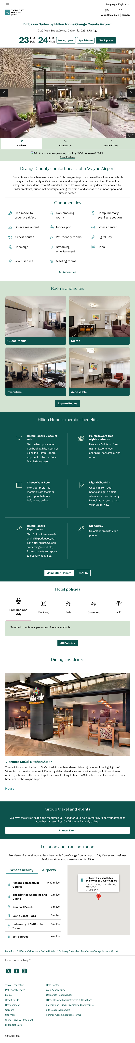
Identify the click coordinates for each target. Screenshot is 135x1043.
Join (116, 15)
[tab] (21, 143)
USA (21, 951)
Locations (10, 951)
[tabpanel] (67, 155)
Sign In (126, 15)
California (32, 951)
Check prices (107, 40)
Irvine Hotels (48, 951)
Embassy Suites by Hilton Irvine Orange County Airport (88, 951)
